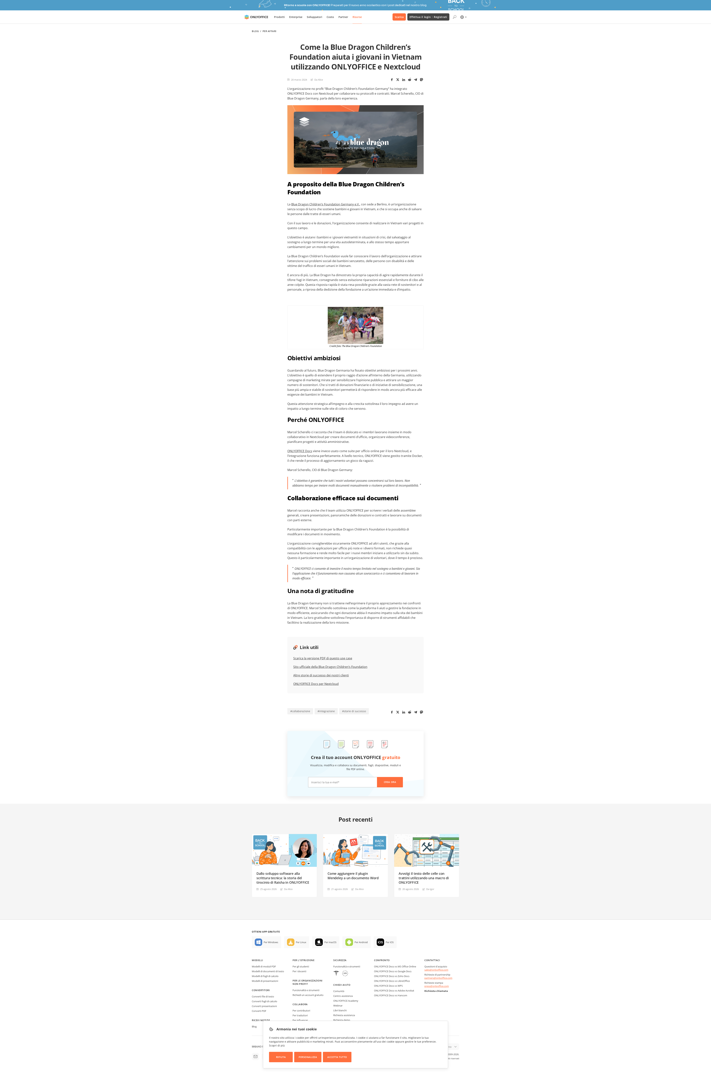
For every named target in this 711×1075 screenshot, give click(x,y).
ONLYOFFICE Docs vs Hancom (390, 995)
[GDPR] (345, 973)
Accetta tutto (337, 1057)
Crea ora (390, 782)
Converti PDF (259, 1011)
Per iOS (390, 942)
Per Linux (301, 942)
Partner (343, 17)
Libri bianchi (340, 1010)
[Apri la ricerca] (454, 17)
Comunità (338, 991)
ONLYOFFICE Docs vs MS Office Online (395, 966)
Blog (255, 31)
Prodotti (279, 17)
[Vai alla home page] (256, 17)
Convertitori (261, 990)
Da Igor (430, 889)
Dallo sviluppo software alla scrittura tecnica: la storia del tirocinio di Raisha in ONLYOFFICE (282, 878)
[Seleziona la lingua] (463, 17)
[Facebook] (392, 79)
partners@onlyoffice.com (438, 978)
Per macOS (330, 942)
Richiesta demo (341, 1020)
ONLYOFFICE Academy (345, 1000)
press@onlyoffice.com (436, 986)
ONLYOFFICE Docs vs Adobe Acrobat (394, 990)
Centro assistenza (343, 996)
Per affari (269, 31)
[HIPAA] (336, 973)
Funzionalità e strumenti (306, 990)
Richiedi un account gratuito (308, 995)
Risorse (357, 17)
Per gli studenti (301, 966)
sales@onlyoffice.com (436, 969)
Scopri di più (277, 1045)
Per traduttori (300, 1015)
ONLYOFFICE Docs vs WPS (388, 985)
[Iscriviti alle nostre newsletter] (255, 1056)
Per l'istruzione (303, 960)
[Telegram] (415, 79)
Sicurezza (340, 960)
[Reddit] (409, 79)
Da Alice (318, 79)
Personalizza (308, 1057)
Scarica (399, 17)
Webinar (338, 1005)
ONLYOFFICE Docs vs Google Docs (392, 971)
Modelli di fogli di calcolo (265, 976)
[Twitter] (397, 79)
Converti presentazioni (264, 1006)
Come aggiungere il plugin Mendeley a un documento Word (353, 875)
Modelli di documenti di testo (268, 971)
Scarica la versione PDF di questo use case (322, 658)
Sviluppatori (314, 17)
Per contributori (301, 1010)
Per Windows (271, 942)
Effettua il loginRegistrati (428, 17)
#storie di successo (354, 711)
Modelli (257, 960)
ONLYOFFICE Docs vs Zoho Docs (391, 976)
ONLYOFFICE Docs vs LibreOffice (392, 981)
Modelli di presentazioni (265, 981)
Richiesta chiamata (436, 991)
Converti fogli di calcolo (264, 1001)
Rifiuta (281, 1057)
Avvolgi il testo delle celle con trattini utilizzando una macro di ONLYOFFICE (424, 878)
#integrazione (326, 711)
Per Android (361, 942)
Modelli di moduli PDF (264, 966)
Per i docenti (299, 971)
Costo (330, 17)
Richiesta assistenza (344, 1015)
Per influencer (300, 1020)
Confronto (382, 960)
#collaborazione (300, 711)
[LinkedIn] (403, 79)
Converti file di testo (263, 996)
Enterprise (295, 17)
